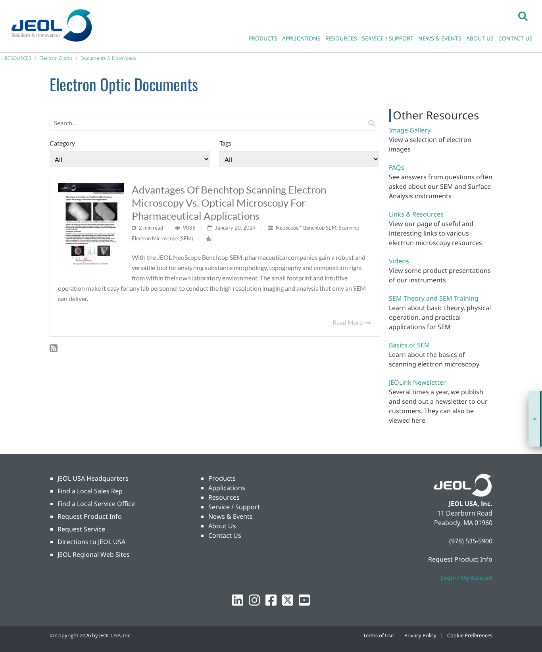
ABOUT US (480, 38)
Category (62, 143)
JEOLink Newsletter (417, 382)
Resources (224, 497)
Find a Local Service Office (96, 503)
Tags (225, 143)
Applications (226, 487)
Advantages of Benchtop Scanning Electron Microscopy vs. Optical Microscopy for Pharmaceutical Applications (229, 202)
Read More (348, 322)
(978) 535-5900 (470, 541)
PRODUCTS (262, 38)
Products (222, 478)
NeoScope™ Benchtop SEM (306, 227)
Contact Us (224, 535)
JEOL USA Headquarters (93, 478)
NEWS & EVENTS (439, 38)
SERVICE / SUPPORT (387, 38)
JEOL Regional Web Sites (94, 554)
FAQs (396, 167)
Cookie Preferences (469, 635)
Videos (399, 261)
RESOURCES (341, 38)
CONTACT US (515, 38)
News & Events (230, 516)
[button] (522, 16)
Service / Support (234, 506)
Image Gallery (410, 130)
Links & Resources (416, 214)
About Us (222, 526)
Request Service (81, 529)
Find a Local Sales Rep (90, 491)
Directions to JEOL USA (91, 541)
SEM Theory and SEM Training (434, 298)
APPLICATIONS (301, 38)
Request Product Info (90, 516)
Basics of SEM (409, 345)
